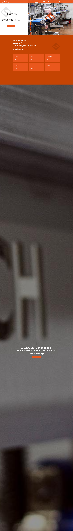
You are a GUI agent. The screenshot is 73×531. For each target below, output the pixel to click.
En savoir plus (10, 25)
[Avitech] (5, 1)
